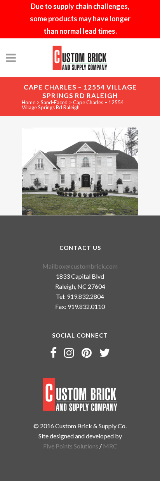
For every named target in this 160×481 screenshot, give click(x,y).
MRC (110, 446)
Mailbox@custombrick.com (80, 266)
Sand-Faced (54, 102)
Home (28, 102)
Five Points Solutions (70, 446)
